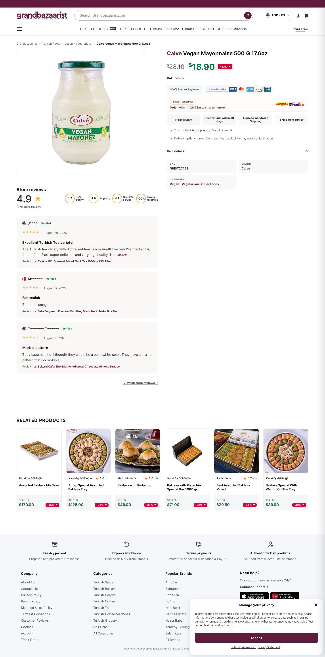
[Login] (298, 15)
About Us (28, 582)
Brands (240, 29)
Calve (174, 53)
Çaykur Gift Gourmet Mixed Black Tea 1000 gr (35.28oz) (75, 261)
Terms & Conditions (35, 614)
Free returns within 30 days (219, 119)
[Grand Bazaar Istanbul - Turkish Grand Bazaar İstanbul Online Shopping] (42, 15)
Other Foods (210, 184)
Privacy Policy (31, 595)
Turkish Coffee (104, 601)
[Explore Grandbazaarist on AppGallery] (284, 596)
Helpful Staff (183, 119)
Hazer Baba (174, 620)
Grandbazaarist (27, 43)
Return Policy (30, 601)
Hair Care (100, 627)
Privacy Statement (269, 647)
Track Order (29, 639)
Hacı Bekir (172, 607)
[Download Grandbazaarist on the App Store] (254, 596)
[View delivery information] (162, 4)
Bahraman (172, 588)
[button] (316, 605)
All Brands (172, 639)
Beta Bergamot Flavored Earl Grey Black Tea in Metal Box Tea (77, 311)
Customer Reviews (35, 620)
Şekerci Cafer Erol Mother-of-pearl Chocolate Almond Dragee (79, 366)
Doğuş (170, 601)
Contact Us (29, 588)
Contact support (254, 587)
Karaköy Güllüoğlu (178, 627)
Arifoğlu (171, 582)
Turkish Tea (101, 607)
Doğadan (172, 595)
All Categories (103, 633)
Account (27, 633)
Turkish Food (51, 43)
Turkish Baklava (164, 29)
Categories (218, 29)
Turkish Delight (132, 29)
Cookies (27, 627)
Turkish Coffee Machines (111, 614)
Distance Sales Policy (36, 607)
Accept (256, 638)
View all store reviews (140, 383)
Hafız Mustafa (175, 614)
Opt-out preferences (243, 647)
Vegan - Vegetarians (78, 43)
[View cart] (306, 15)
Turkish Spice (194, 29)
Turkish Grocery (93, 29)
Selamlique (173, 633)
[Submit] (248, 15)
